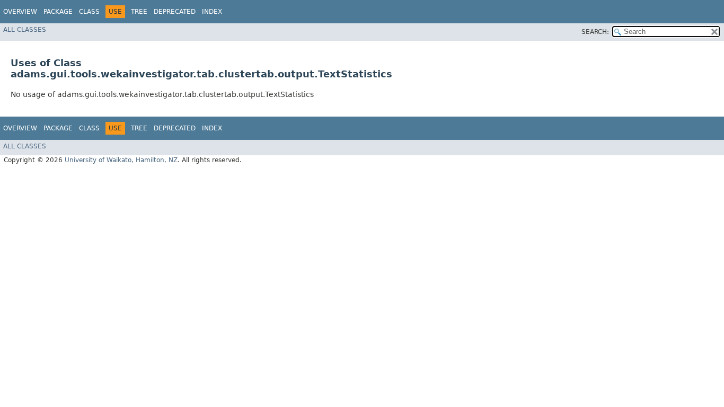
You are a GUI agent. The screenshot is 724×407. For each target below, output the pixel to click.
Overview (20, 11)
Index (212, 11)
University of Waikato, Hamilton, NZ (121, 160)
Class (89, 11)
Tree (139, 11)
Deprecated (175, 11)
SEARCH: (595, 32)
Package (58, 11)
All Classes (24, 29)
